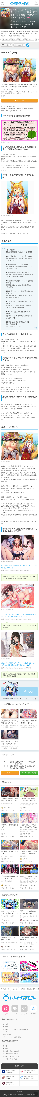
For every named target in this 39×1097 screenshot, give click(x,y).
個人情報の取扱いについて (11, 1053)
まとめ (15, 989)
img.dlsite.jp (9, 215)
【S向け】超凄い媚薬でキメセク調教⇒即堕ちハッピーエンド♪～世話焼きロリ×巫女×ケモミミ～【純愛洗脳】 (19, 87)
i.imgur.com (8, 142)
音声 (25, 27)
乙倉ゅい (7, 39)
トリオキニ (11, 1083)
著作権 (5, 1046)
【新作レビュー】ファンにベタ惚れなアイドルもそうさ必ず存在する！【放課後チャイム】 (28, 828)
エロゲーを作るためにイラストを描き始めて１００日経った (9, 913)
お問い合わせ (7, 1034)
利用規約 (5, 1027)
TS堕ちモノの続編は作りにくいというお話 (28, 912)
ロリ (22, 39)
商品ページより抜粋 (15, 326)
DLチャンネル (19, 3)
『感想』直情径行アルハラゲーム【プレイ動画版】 (28, 853)
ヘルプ (5, 1032)
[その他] (30, 45)
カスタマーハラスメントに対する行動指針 (15, 1029)
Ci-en (11, 1077)
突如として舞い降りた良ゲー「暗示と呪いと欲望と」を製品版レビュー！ (28, 878)
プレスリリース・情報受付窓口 (12, 1037)
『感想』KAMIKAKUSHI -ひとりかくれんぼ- (9, 877)
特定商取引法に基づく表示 (11, 1051)
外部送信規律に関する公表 (11, 1056)
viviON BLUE (29, 1077)
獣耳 (15, 39)
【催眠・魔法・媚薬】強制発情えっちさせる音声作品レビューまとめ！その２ (28, 724)
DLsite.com (11, 1071)
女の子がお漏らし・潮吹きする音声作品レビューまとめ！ (9, 744)
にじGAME (29, 1071)
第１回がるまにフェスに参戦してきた (9, 939)
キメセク (30, 39)
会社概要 (5, 1024)
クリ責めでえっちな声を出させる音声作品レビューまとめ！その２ (9, 723)
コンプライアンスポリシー (11, 1059)
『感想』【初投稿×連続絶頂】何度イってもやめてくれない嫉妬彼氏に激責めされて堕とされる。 (9, 802)
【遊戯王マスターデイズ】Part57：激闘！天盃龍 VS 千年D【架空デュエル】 (28, 802)
